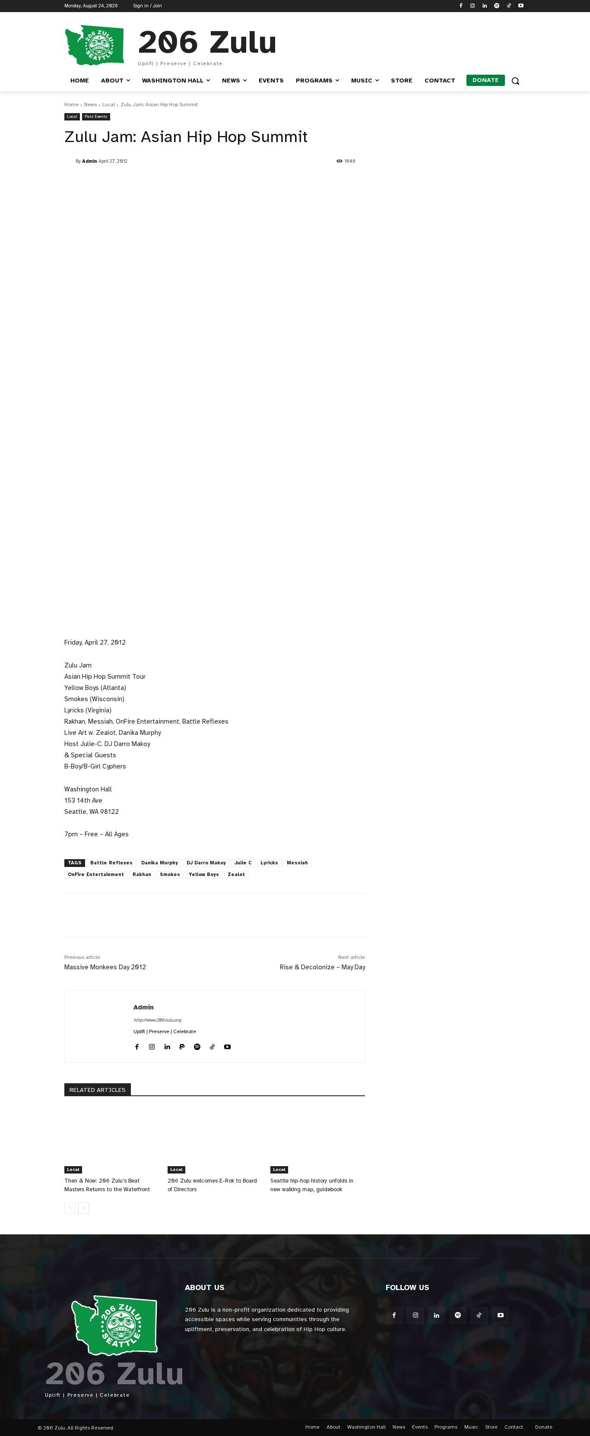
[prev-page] (69, 1208)
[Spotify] (497, 6)
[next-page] (83, 1208)
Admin (89, 161)
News (90, 104)
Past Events (96, 116)
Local (108, 104)
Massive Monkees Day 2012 (105, 967)
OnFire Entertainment (96, 874)
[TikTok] (509, 6)
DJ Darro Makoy (206, 863)
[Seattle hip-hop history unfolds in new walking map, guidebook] (317, 1140)
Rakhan (142, 874)
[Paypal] (182, 1045)
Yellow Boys (204, 874)
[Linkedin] (485, 6)
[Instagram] (473, 6)
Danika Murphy (159, 863)
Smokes (170, 874)
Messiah (297, 863)
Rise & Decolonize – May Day (322, 967)
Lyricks (269, 863)
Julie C (243, 863)
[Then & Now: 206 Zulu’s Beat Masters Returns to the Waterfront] (111, 1140)
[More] (266, 915)
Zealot (236, 874)
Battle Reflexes (111, 863)
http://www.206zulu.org (157, 1020)
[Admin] (70, 161)
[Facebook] (461, 6)
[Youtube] (521, 6)
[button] (515, 80)
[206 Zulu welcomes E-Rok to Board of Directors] (215, 1140)
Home (71, 104)
